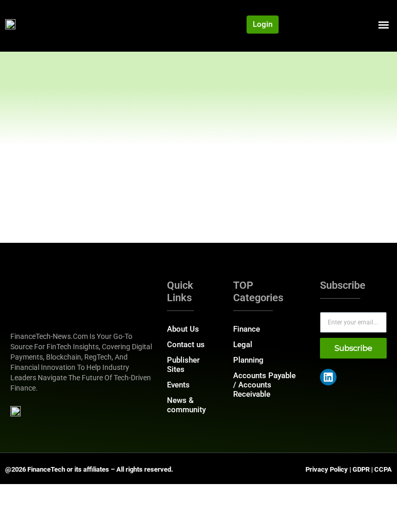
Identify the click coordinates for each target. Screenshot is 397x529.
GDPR (361, 469)
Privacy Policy (327, 469)
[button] (383, 24)
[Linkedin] (328, 377)
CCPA (383, 469)
